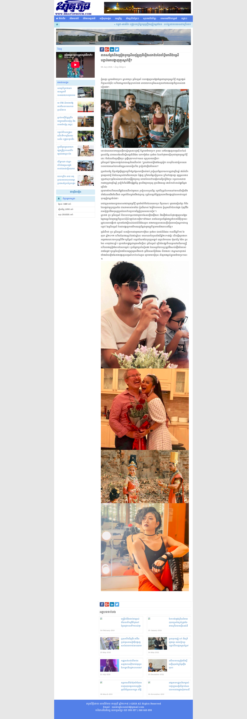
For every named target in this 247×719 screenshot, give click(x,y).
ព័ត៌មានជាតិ (74, 18)
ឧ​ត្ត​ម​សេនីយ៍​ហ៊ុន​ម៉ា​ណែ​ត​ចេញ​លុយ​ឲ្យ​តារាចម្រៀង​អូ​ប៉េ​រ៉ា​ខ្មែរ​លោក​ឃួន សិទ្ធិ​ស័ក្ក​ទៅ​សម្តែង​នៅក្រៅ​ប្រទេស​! (131, 689)
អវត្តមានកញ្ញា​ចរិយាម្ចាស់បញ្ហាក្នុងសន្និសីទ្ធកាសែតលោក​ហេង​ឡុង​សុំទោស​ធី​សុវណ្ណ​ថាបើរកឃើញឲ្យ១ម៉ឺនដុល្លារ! (179, 689)
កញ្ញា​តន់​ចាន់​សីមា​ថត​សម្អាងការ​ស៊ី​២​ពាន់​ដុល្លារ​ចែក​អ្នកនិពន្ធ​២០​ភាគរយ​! (131, 664)
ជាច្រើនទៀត (75, 192)
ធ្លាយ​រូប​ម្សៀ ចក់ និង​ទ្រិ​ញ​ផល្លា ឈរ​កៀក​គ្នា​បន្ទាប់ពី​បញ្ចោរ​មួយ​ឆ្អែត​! (178, 642)
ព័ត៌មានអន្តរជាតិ (89, 18)
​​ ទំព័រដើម (61, 18)
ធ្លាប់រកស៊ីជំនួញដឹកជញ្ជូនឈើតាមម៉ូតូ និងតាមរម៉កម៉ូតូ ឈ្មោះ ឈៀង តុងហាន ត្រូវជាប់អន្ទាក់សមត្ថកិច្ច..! (66, 124)
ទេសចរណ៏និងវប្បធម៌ (168, 18)
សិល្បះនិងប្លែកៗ (132, 18)
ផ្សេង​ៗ (184, 18)
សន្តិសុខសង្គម (105, 18)
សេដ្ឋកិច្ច (118, 18)
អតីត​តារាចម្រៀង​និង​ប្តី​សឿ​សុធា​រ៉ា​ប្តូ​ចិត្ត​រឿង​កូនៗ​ (178, 664)
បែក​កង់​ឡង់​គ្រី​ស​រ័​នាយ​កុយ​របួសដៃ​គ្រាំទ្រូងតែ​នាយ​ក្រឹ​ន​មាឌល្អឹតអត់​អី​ (178, 622)
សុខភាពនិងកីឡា (149, 18)
